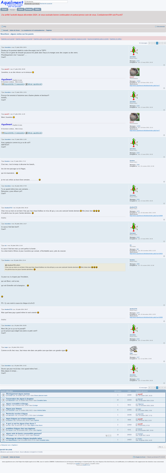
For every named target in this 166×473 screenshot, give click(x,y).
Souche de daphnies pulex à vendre (98, 39)
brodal (10, 395)
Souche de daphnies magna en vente (75, 39)
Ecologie (35, 405)
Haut (164, 65)
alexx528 (11, 415)
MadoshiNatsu (12, 440)
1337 (138, 357)
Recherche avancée (46, 3)
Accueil (5, 457)
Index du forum (15, 457)
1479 (138, 211)
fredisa (140, 439)
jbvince (10, 420)
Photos (20, 9)
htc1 (9, 405)
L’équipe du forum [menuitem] (140, 457)
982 (138, 249)
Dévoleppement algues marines (18, 394)
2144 (138, 61)
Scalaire (132, 160)
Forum (12, 10)
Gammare (36, 435)
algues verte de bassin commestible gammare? (24, 433)
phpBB (77, 463)
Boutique (29, 9)
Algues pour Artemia (14, 409)
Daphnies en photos (57, 39)
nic (131, 245)
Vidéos (37, 9)
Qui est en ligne (6, 449)
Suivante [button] (165, 43)
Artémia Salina (41, 410)
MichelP (140, 399)
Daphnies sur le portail (7, 39)
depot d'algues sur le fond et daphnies (20, 419)
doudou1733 (133, 207)
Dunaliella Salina (42, 400)
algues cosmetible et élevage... (17, 404)
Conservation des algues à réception (20, 399)
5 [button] (162, 43)
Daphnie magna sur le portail (24, 39)
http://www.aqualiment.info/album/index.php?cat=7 (145, 85)
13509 (138, 81)
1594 (138, 164)
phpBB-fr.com (86, 465)
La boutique (39, 415)
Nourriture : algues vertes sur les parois (17, 34)
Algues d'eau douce (36, 425)
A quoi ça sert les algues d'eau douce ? (21, 424)
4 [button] (159, 43)
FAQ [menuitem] (4, 26)
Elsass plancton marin (40, 395)
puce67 (132, 77)
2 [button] (154, 43)
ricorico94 (11, 410)
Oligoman (141, 404)
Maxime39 (11, 400)
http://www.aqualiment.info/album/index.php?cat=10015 (146, 253)
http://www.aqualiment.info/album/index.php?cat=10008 (146, 215)
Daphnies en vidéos (116, 39)
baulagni (10, 435)
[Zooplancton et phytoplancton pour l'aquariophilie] (13, 7)
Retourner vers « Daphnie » (9, 445)
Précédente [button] (149, 43)
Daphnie (36, 420)
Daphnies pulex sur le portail (42, 39)
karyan (10, 430)
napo (131, 353)
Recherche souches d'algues (17, 414)
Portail (4, 9)
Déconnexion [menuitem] (161, 26)
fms (9, 425)
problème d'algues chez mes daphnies (20, 429)
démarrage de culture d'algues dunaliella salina (24, 438)
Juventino (133, 56)
